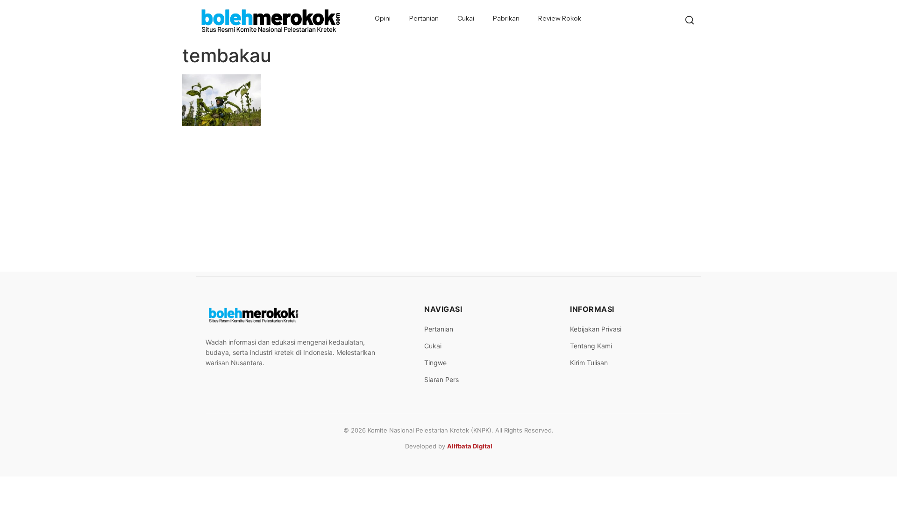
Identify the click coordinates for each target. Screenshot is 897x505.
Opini (383, 18)
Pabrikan (506, 18)
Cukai (465, 18)
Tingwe (435, 363)
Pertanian (424, 18)
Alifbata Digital (469, 446)
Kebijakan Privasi (595, 329)
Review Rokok (559, 18)
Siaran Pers (441, 379)
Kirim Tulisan (589, 363)
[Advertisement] (448, 201)
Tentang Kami (591, 346)
